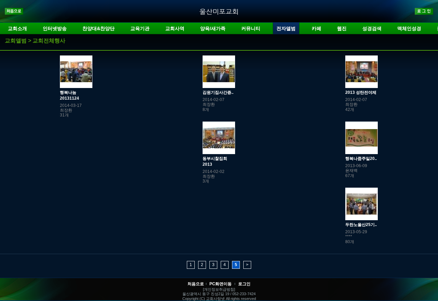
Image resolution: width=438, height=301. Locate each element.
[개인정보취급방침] (219, 289)
